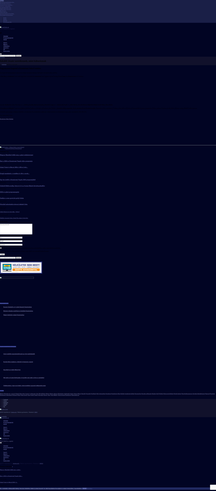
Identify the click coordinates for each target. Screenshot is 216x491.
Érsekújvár (68, 395)
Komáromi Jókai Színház (6, 119)
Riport (5, 44)
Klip (97, 393)
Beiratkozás (7, 393)
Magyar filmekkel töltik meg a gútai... (10, 469)
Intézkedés (67, 393)
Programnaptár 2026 (7, 22)
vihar (49, 395)
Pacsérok (212, 393)
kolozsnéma (102, 393)
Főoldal (4, 17)
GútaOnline (4, 64)
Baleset (2, 393)
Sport (5, 42)
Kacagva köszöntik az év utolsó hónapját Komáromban (17, 307)
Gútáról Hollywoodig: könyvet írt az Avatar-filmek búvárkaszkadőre (22, 186)
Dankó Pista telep (20, 393)
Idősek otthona (53, 393)
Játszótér (83, 393)
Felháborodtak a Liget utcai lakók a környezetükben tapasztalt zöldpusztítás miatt (24, 385)
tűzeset (45, 395)
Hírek (5, 39)
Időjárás (43, 393)
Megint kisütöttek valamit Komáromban (13, 315)
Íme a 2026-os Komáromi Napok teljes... (11, 476)
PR (4, 49)
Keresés (19, 55)
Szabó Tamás (34, 395)
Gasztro (6, 48)
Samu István (24, 395)
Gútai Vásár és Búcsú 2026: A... (9, 482)
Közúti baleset (177, 393)
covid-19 (13, 393)
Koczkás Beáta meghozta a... (5, 3)
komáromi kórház (129, 393)
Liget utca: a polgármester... (5, 6)
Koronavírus (138, 393)
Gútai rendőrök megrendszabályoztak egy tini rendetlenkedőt (19, 354)
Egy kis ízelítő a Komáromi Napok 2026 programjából (17, 179)
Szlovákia (40, 395)
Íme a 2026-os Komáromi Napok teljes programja (16, 161)
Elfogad (84, 488)
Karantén (88, 393)
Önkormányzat (75, 395)
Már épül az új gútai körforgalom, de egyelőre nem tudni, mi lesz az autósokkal (23, 377)
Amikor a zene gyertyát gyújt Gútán (12, 198)
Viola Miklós (54, 395)
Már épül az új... (3, 10)
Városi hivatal (61, 395)
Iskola (71, 393)
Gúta (37, 393)
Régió (19, 395)
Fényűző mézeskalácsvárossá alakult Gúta (13, 204)
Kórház (161, 393)
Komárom (108, 393)
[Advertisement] (108, 90)
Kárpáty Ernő (155, 393)
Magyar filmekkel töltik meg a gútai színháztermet (16, 155)
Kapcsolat (5, 20)
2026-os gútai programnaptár (9, 192)
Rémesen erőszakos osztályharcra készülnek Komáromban (18, 311)
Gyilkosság (33, 393)
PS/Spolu (14, 395)
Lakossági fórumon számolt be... (6, 5)
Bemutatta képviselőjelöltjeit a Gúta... (7, 2)
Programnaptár (8, 38)
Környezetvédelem (168, 393)
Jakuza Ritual (77, 393)
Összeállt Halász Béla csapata (5, 7)
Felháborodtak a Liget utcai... (5, 9)
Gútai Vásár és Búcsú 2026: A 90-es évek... (14, 167)
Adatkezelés (14, 412)
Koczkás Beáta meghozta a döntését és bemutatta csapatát (18, 361)
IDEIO (36, 412)
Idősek (47, 393)
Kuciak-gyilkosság (146, 393)
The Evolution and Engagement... (6, 15)
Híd (40, 393)
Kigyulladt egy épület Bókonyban (12, 369)
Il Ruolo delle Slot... (4, 12)
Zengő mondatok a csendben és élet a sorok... (15, 173)
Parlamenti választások (6, 395)
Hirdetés (5, 19)
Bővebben (89, 488)
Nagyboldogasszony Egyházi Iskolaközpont (193, 393)
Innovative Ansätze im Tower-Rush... (7, 13)
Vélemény (6, 46)
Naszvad (207, 393)
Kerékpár (93, 393)
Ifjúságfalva (61, 393)
